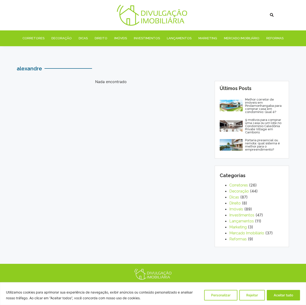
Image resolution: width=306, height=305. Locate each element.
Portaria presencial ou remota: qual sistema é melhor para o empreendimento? (262, 144)
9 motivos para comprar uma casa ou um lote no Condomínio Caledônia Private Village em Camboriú (263, 126)
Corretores (33, 38)
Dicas (83, 38)
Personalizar (220, 295)
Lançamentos (179, 38)
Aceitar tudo (283, 295)
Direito (101, 38)
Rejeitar (252, 295)
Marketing (207, 38)
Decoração (61, 38)
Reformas (275, 38)
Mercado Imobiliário (241, 38)
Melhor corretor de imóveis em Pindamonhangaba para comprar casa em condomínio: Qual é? (263, 106)
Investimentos (147, 38)
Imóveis (120, 38)
